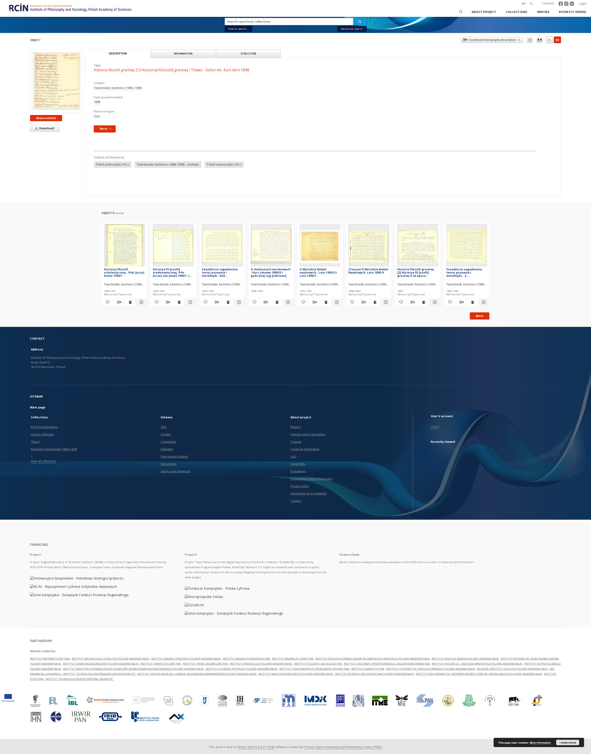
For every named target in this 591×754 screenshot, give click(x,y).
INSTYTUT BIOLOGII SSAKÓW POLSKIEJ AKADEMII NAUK (465, 658)
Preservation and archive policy (311, 479)
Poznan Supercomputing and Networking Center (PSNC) (343, 747)
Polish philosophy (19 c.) (112, 164)
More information (540, 742)
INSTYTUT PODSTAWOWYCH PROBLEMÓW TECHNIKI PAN (314, 668)
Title (163, 427)
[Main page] (460, 12)
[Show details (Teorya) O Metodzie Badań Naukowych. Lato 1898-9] (385, 302)
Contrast (548, 3)
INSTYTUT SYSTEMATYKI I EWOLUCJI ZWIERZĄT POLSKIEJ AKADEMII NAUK (431, 668)
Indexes (543, 12)
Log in (435, 426)
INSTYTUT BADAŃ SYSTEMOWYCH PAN (247, 658)
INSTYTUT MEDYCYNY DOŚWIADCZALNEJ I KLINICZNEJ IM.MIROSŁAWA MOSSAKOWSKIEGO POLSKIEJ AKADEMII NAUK (133, 668)
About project (484, 12)
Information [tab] (183, 53)
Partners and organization (307, 434)
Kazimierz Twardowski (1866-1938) (54, 449)
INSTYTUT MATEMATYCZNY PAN (50, 658)
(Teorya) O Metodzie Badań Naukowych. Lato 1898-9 (368, 270)
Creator (166, 434)
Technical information (305, 449)
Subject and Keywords (175, 471)
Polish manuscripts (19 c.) (224, 164)
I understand (568, 742)
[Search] (360, 21)
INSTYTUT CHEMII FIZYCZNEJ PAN (160, 663)
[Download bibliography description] (118, 302)
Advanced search (352, 28)
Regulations (298, 471)
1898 (97, 102)
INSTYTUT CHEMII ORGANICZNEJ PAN (206, 663)
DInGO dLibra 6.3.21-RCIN (256, 747)
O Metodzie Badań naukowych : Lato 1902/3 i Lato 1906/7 (318, 272)
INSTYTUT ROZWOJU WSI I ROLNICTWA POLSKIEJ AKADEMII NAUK (374, 674)
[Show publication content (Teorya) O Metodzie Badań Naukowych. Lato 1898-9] (374, 302)
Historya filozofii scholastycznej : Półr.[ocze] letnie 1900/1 (124, 272)
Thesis (35, 442)
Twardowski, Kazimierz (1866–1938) (118, 88)
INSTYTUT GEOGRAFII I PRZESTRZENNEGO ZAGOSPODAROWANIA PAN (387, 663)
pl (531, 3)
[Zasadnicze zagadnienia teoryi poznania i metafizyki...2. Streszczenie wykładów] (466, 246)
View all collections (43, 461)
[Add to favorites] (530, 40)
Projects (295, 442)
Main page (37, 407)
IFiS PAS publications (44, 427)
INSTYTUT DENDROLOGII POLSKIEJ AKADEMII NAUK (261, 663)
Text (97, 116)
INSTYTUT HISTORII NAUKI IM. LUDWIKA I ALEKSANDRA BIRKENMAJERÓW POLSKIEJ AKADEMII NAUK (197, 674)
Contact (295, 501)
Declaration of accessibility (308, 493)
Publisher (167, 449)
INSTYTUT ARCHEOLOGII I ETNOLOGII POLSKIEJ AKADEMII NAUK (111, 658)
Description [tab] (118, 53)
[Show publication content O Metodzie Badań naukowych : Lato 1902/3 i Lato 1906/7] (325, 302)
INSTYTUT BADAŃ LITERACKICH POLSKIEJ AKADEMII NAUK (186, 658)
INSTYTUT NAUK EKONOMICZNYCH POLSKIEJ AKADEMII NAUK (296, 674)
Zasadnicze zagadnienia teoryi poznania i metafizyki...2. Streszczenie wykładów (464, 272)
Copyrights (297, 464)
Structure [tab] (248, 53)
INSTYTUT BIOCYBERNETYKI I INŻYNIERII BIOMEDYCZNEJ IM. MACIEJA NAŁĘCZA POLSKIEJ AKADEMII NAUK (479, 674)
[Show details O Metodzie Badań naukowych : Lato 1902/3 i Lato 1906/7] (336, 302)
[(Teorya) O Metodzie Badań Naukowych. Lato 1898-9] (369, 246)
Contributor (168, 442)
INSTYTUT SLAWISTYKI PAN (368, 668)
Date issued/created (174, 456)
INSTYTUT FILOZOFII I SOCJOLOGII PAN (318, 663)
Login (582, 3)
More (479, 316)
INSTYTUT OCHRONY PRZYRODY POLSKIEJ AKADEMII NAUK (242, 668)
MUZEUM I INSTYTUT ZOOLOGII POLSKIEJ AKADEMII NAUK (512, 668)
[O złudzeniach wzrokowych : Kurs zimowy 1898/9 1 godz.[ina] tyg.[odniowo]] (271, 246)
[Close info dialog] (540, 40)
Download (46, 128)
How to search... (238, 28)
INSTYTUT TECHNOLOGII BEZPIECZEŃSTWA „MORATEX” (79, 679)
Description (168, 464)
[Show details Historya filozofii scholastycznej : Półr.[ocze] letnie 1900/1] (140, 302)
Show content (46, 118)
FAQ (293, 456)
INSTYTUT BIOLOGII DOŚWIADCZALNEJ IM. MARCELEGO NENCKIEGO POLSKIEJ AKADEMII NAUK (372, 658)
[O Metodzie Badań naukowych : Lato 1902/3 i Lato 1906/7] (320, 246)
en (557, 40)
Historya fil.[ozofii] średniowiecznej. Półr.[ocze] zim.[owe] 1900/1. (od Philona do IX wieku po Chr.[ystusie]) (173, 272)
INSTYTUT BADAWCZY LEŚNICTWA (293, 658)
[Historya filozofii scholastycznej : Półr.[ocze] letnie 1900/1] (124, 246)
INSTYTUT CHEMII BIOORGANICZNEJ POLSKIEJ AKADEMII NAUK (101, 663)
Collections (516, 12)
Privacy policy (299, 486)
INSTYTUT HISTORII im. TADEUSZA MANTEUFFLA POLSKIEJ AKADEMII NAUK (477, 663)
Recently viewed (572, 12)
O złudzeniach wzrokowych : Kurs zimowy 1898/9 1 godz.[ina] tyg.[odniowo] (270, 272)
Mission (295, 427)
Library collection (42, 434)
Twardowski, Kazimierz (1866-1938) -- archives (168, 164)
